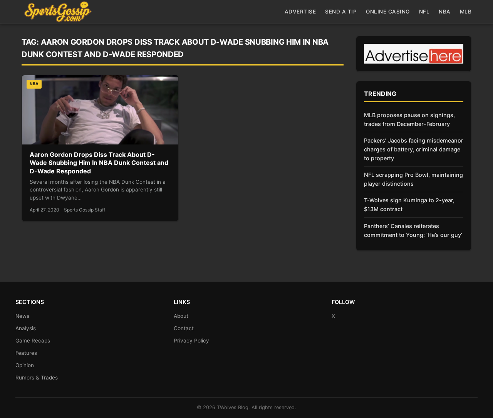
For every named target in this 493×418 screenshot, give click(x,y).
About (181, 316)
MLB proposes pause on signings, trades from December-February (409, 119)
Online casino (388, 11)
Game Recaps (32, 340)
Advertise (300, 11)
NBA (445, 11)
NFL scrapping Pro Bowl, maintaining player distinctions (413, 179)
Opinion (24, 365)
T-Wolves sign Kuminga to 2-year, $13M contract (409, 204)
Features (26, 353)
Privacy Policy (191, 340)
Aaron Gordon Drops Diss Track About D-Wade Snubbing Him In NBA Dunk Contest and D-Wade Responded (99, 163)
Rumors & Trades (36, 377)
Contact (184, 328)
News (22, 316)
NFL (424, 11)
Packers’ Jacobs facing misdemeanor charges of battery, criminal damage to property (413, 149)
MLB (466, 11)
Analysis (25, 328)
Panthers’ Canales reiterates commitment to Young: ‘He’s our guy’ (413, 230)
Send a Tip (341, 11)
